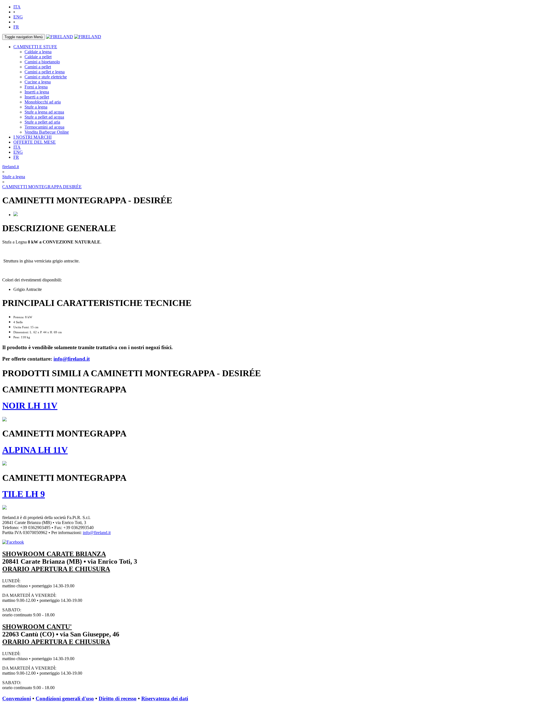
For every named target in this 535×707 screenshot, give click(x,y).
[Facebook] (13, 542)
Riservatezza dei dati (164, 698)
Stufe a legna (36, 107)
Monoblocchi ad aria (43, 102)
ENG (18, 17)
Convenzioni (16, 698)
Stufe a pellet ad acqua (44, 117)
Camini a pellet (38, 66)
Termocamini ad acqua (44, 127)
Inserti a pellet (37, 97)
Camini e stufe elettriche (46, 76)
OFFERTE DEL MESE (34, 142)
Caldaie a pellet (38, 56)
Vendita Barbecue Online (47, 132)
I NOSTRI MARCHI (32, 137)
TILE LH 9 (23, 494)
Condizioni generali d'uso (65, 698)
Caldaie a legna (38, 51)
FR (16, 27)
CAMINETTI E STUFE (35, 46)
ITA (17, 6)
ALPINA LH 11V (35, 450)
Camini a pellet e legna (45, 71)
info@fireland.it (72, 359)
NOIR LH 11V (29, 405)
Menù (23, 37)
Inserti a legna (37, 92)
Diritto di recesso (118, 698)
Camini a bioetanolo (42, 61)
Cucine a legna (38, 81)
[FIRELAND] (59, 36)
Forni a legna (36, 87)
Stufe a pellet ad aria (42, 122)
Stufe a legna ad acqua (44, 112)
